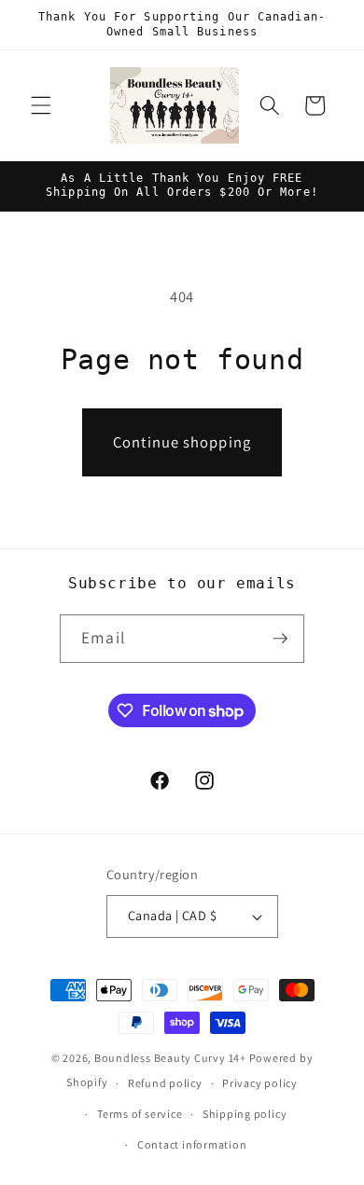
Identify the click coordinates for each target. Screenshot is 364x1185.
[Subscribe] (280, 638)
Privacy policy (260, 1083)
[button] (41, 105)
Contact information (192, 1144)
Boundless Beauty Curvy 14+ (170, 1058)
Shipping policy (245, 1114)
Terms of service (139, 1114)
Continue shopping (182, 442)
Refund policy (165, 1083)
